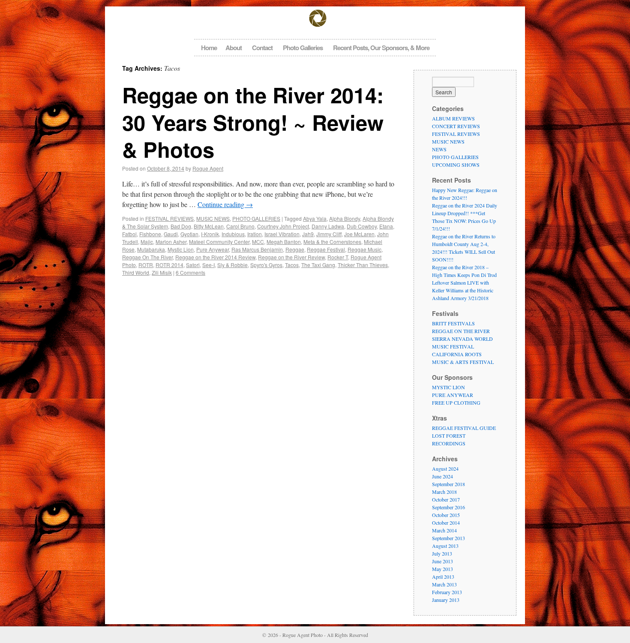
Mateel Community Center (219, 241)
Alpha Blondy (344, 218)
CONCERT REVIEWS (456, 126)
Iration (254, 233)
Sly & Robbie (232, 264)
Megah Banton (284, 241)
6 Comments (190, 272)
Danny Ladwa (328, 226)
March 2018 (444, 491)
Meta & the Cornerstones (332, 241)
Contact (262, 47)
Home (209, 47)
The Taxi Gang (318, 264)
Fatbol (129, 233)
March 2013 (444, 584)
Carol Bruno (240, 226)
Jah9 (308, 233)
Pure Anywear (212, 249)
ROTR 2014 (169, 264)
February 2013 (447, 592)
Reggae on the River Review (291, 257)
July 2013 (442, 553)
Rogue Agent (207, 168)
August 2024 (445, 468)
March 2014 (444, 530)
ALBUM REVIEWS (453, 118)
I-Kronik (210, 233)
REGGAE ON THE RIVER (461, 331)
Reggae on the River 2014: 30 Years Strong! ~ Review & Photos (253, 122)
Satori (193, 264)
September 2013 (448, 538)
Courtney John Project (283, 226)
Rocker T (337, 257)
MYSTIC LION (448, 387)
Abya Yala (315, 218)
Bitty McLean (209, 226)
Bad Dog (181, 226)
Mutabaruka (151, 249)
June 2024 (442, 476)
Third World (135, 272)
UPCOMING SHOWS (456, 164)
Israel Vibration (282, 233)
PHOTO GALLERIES (256, 218)
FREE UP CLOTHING (456, 402)
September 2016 (448, 507)
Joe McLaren (359, 233)
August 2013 (445, 545)
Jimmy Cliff (329, 233)
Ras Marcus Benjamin (257, 249)
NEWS (439, 149)
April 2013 (443, 576)
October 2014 (446, 522)
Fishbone (150, 233)
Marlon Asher (171, 241)
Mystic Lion (181, 249)
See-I (208, 264)
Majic (147, 241)
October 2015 (446, 514)
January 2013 (445, 599)
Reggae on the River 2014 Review (215, 257)
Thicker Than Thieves (363, 264)
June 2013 (442, 561)
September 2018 (448, 484)
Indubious (233, 233)
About (233, 47)
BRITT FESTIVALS (453, 323)
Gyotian (189, 233)
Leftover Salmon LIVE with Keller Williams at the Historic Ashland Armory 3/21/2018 (462, 290)
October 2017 (446, 499)
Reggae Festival (326, 249)
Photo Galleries (303, 47)
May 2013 (442, 568)
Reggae (294, 249)
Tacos (292, 264)
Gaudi (171, 233)
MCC (258, 241)
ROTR (145, 264)
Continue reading (225, 204)
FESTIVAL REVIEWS (169, 218)
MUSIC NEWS (213, 218)
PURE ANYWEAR (452, 394)
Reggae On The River (147, 257)
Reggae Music (364, 249)
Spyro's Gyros (266, 264)
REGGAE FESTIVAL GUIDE (464, 427)
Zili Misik (162, 272)
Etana (386, 226)
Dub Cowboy (362, 226)
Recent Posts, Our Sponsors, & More (381, 47)
